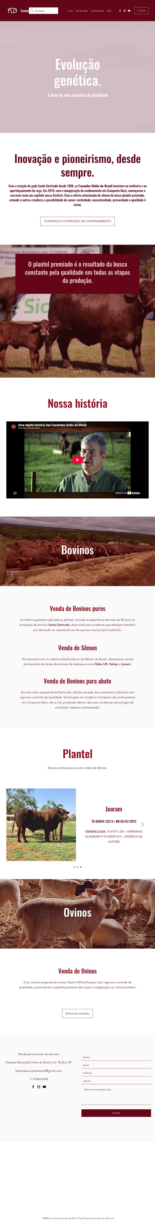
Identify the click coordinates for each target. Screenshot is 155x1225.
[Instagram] (124, 10)
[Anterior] (12, 311)
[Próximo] (142, 311)
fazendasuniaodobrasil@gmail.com (38, 1071)
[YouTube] (129, 10)
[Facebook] (120, 10)
